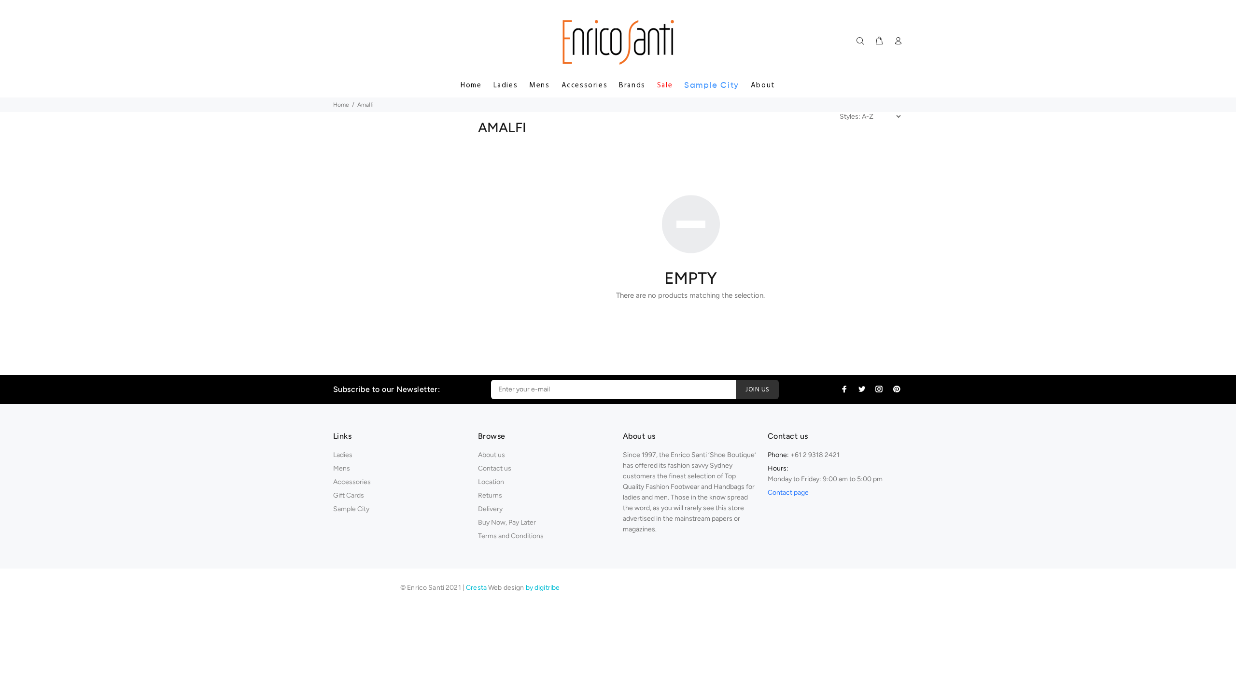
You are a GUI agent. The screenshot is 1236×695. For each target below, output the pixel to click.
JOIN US (757, 389)
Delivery (490, 509)
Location (491, 482)
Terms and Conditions (511, 536)
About (763, 85)
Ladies (505, 85)
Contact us (494, 468)
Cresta (477, 588)
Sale (665, 85)
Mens (539, 85)
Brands (632, 85)
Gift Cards (348, 495)
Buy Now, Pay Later (507, 522)
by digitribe (543, 588)
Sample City (711, 85)
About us (491, 455)
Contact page (788, 492)
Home (471, 85)
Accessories (585, 85)
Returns (490, 495)
